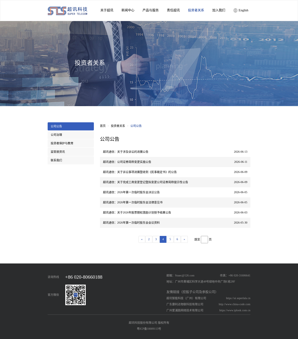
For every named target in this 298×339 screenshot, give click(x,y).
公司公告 (56, 126)
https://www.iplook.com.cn (234, 310)
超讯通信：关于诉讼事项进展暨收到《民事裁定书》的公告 (140, 172)
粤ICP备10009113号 (149, 328)
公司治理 (56, 134)
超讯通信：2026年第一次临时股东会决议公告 (131, 192)
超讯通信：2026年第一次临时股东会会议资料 (131, 222)
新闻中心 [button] (127, 10)
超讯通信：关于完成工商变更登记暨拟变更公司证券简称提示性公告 (145, 182)
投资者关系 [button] (196, 10)
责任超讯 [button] (173, 10)
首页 (103, 125)
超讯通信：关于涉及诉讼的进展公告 (125, 151)
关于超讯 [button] (106, 10)
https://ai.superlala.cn (238, 298)
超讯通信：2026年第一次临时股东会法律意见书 (133, 202)
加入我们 (218, 10)
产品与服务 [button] (151, 10)
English (243, 10)
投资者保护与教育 (62, 143)
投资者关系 (118, 125)
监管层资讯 (58, 151)
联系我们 (56, 160)
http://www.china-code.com (234, 304)
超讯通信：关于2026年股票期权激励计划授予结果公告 (137, 212)
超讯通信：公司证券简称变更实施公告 (127, 161)
